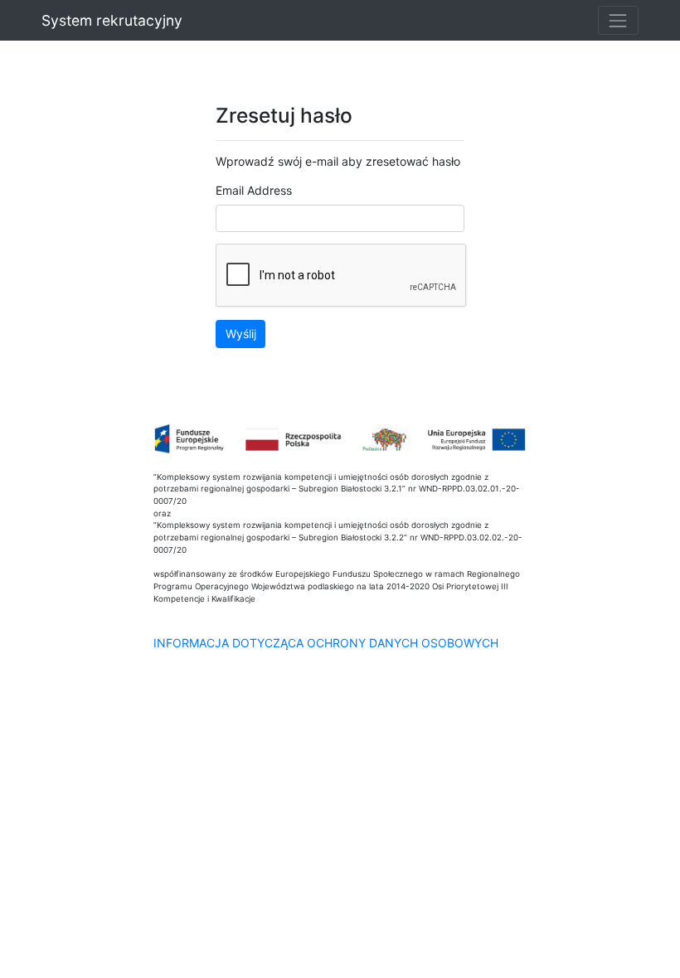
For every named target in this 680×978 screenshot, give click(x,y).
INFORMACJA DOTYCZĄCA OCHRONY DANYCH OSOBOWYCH (325, 643)
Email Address (254, 190)
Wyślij (241, 334)
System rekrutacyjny (111, 20)
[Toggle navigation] (618, 20)
